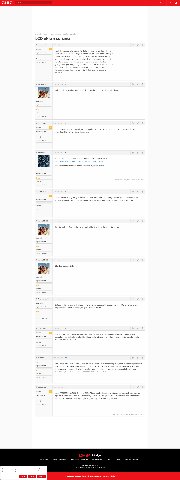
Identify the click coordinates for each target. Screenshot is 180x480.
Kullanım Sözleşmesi (59, 459)
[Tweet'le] (137, 45)
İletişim (109, 459)
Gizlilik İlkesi (44, 459)
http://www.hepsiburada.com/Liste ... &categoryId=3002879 (79, 161)
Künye (118, 459)
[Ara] (50, 3)
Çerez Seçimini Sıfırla (131, 459)
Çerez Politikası (97, 459)
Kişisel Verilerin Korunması (79, 459)
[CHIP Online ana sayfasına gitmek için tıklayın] (7, 4)
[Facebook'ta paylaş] (142, 45)
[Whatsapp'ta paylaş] (132, 45)
